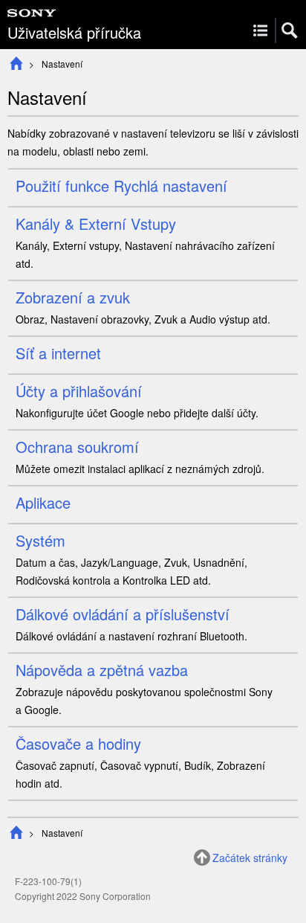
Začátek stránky (249, 857)
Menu (260, 30)
